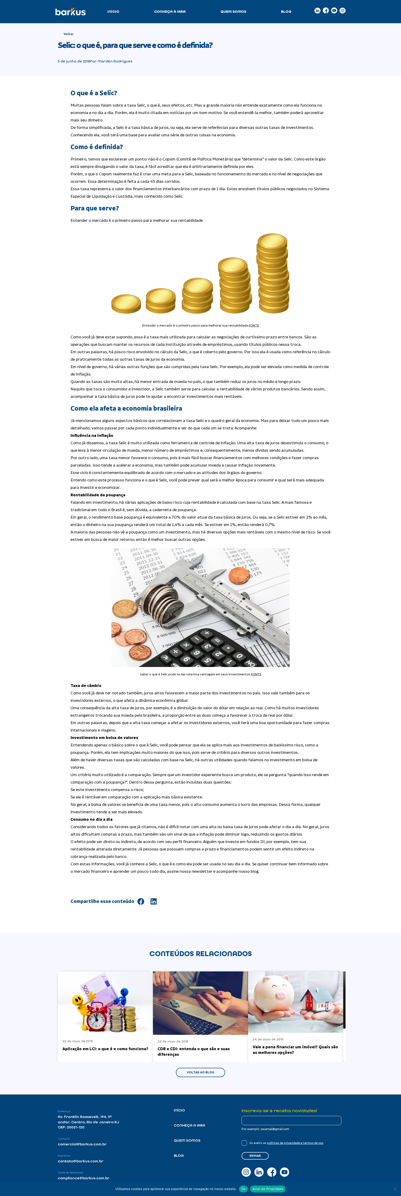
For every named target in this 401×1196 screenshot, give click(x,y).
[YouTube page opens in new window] (334, 10)
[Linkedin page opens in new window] (317, 10)
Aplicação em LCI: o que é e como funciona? (105, 1049)
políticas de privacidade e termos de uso (295, 1143)
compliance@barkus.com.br (83, 1178)
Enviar (255, 1156)
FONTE (254, 325)
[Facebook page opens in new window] (326, 10)
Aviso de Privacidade (267, 1189)
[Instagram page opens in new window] (343, 10)
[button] (141, 901)
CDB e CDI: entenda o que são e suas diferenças (194, 1052)
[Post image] (105, 1003)
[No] (395, 1189)
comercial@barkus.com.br (82, 1144)
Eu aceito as (286, 1143)
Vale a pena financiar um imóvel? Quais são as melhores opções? (295, 1050)
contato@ (67, 1161)
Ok (243, 1189)
